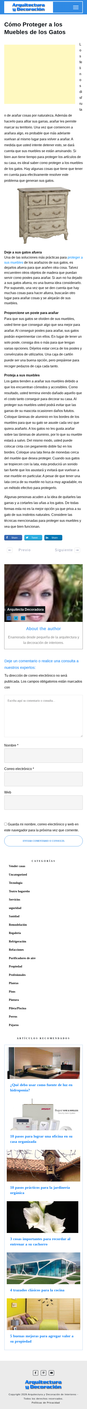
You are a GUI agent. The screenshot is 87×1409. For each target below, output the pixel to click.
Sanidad (14, 916)
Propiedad (15, 966)
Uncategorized (18, 874)
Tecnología (15, 882)
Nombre (11, 745)
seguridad (15, 908)
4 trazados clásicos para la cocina (43, 1274)
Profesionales (17, 975)
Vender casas (17, 866)
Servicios (14, 899)
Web (7, 792)
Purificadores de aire (22, 958)
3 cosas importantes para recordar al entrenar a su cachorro (43, 1225)
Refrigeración (17, 941)
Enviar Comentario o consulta (43, 841)
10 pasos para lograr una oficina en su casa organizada (43, 1123)
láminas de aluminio (34, 434)
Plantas (13, 983)
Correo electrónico (19, 769)
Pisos (12, 991)
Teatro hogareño (19, 891)
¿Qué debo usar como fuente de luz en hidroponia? (43, 1071)
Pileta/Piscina (17, 1008)
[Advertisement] (39, 74)
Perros (13, 1016)
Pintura (14, 999)
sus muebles (64, 319)
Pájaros (14, 1025)
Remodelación (18, 924)
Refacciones (16, 949)
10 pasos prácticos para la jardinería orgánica (43, 1174)
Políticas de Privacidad (46, 1402)
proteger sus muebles (62, 520)
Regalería (15, 933)
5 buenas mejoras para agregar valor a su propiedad (43, 1322)
